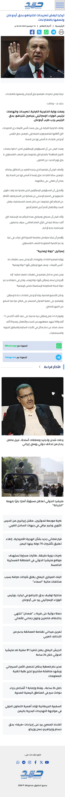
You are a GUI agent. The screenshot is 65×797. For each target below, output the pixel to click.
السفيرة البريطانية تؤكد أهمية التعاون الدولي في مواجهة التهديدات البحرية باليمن (33, 708)
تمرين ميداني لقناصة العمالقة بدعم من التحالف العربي (37, 634)
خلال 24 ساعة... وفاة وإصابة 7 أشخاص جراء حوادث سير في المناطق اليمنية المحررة (36, 690)
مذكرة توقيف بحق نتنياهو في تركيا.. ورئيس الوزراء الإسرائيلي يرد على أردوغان (34, 597)
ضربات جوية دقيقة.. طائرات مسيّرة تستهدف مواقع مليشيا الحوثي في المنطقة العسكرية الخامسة (34, 560)
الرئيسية (59, 26)
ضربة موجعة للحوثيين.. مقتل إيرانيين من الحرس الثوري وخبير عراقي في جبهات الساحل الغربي (33, 523)
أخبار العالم (45, 26)
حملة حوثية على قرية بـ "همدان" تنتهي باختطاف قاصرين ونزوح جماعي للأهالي (38, 616)
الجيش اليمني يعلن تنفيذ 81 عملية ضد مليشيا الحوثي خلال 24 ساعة (33, 652)
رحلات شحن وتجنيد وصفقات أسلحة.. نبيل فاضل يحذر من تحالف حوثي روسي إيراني (35, 442)
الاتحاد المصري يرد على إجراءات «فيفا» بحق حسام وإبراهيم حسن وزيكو (35, 727)
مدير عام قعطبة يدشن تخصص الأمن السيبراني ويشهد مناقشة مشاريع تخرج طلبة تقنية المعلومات (34, 671)
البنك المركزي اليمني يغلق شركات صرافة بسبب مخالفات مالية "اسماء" (33, 579)
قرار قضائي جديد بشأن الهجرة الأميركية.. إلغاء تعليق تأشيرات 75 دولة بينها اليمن (34, 541)
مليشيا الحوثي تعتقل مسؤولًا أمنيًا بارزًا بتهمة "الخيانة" (34, 503)
